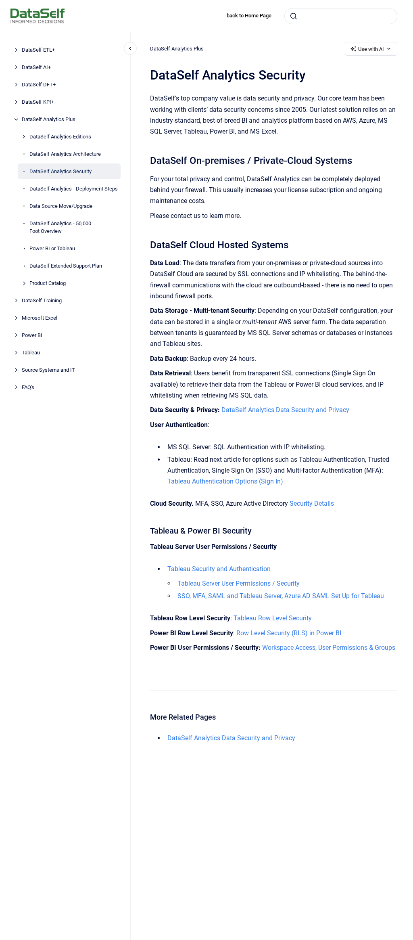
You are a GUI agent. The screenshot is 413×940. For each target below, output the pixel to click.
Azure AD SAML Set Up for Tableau (334, 596)
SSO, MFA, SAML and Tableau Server (229, 596)
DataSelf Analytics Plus (48, 119)
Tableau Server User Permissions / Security (238, 583)
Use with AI (371, 49)
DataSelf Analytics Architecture (65, 154)
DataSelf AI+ (36, 67)
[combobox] (341, 16)
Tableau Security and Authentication (219, 569)
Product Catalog (47, 283)
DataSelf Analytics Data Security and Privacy (285, 410)
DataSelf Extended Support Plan (65, 266)
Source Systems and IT (48, 370)
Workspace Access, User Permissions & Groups (328, 647)
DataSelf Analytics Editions (60, 137)
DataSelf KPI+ (38, 102)
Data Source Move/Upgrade (60, 206)
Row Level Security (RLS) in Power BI (288, 633)
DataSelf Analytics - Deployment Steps (73, 189)
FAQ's (28, 387)
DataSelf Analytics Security (60, 171)
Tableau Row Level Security (273, 618)
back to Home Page (249, 16)
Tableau (31, 353)
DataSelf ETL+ (38, 50)
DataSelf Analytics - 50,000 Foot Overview (60, 227)
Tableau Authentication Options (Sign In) (225, 481)
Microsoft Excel (39, 318)
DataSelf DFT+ (39, 85)
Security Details (312, 503)
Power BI (32, 335)
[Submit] (293, 16)
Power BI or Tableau (52, 248)
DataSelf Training (42, 300)
